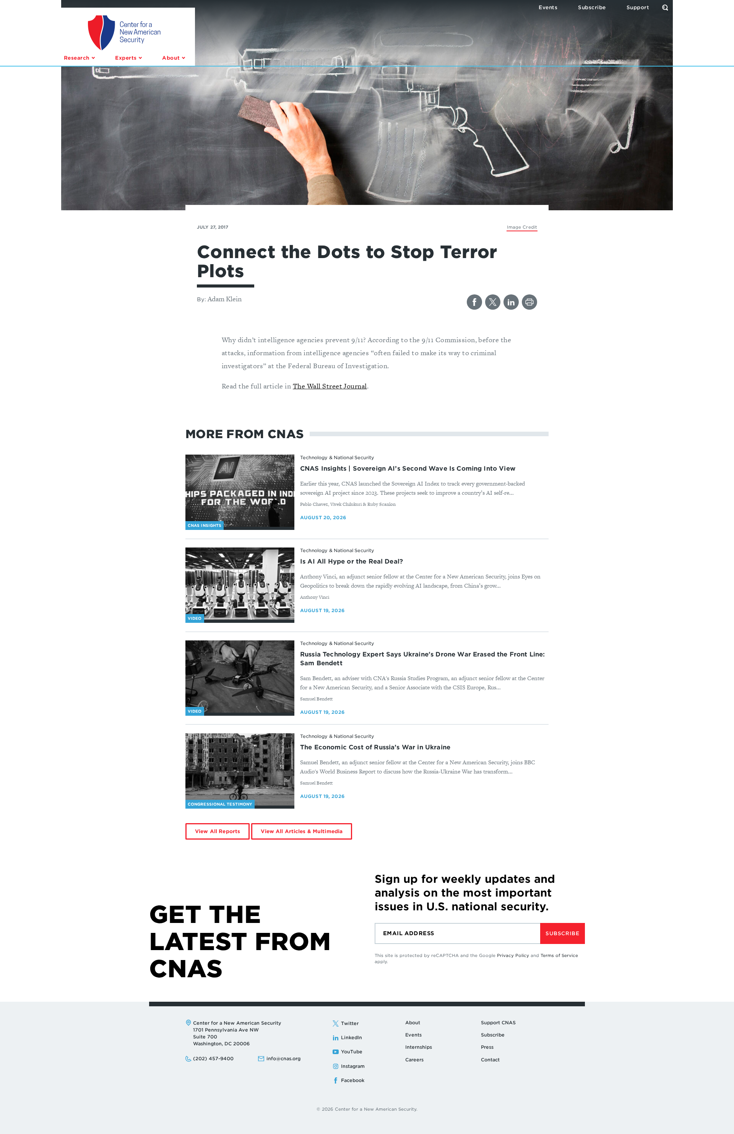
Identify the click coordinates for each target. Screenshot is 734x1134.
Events (413, 1035)
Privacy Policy (513, 955)
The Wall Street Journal (330, 386)
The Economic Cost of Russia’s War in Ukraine (375, 747)
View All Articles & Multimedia (302, 831)
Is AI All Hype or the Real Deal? (351, 561)
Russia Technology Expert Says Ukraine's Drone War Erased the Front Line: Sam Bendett (422, 659)
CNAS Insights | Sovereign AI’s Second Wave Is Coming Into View (407, 468)
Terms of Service (559, 955)
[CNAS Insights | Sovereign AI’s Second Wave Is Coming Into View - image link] (239, 491)
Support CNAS (498, 1022)
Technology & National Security (337, 457)
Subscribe (562, 933)
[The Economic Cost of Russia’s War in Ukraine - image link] (239, 769)
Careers (414, 1060)
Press (487, 1047)
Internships (418, 1047)
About (412, 1022)
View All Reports (217, 831)
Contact (490, 1060)
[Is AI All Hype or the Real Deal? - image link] (239, 584)
